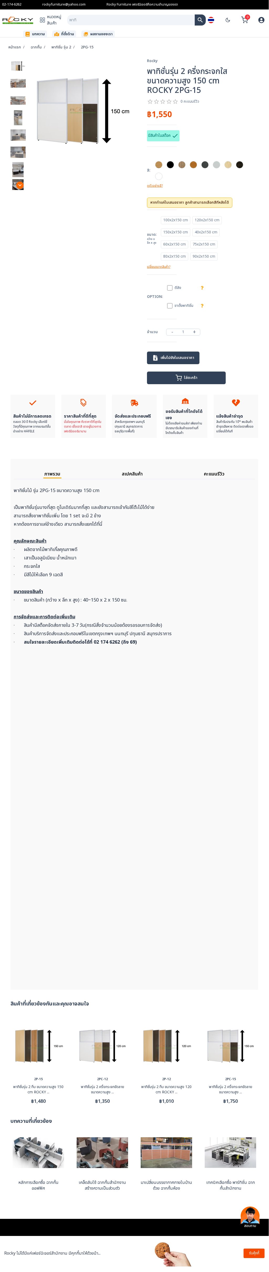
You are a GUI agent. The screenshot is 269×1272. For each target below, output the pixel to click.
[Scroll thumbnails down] (20, 185)
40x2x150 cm (206, 232)
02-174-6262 (11, 4)
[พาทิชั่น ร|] (200, 20)
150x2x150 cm (175, 232)
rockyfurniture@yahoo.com (64, 4)
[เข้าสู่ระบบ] (261, 20)
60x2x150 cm (174, 244)
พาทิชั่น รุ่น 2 (61, 47)
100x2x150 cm (175, 220)
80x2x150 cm (174, 256)
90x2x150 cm (204, 256)
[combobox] (131, 20)
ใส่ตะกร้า (190, 377)
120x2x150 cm (207, 220)
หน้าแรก (14, 47)
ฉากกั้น (36, 47)
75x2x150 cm (204, 244)
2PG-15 (87, 47)
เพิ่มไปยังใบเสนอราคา (177, 357)
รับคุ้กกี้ (254, 1253)
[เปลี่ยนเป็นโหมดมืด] (228, 20)
